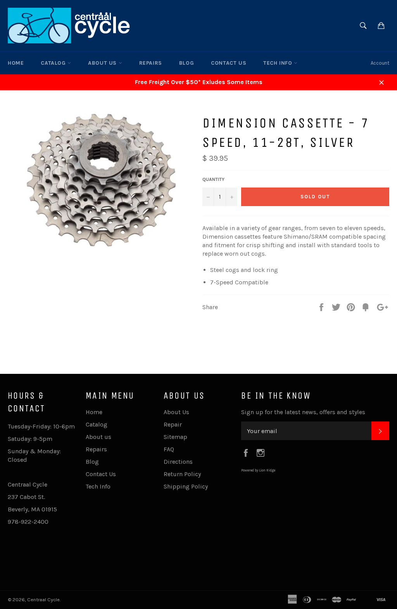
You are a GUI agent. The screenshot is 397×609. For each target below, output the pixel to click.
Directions (178, 461)
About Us (176, 412)
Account (380, 63)
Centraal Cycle (43, 599)
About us (103, 63)
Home (16, 63)
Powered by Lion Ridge (258, 470)
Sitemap (175, 436)
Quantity (213, 179)
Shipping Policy (186, 486)
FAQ (169, 449)
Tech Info (278, 63)
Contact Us (228, 63)
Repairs (150, 63)
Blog (186, 63)
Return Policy (182, 474)
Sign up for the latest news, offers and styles (303, 412)
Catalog (54, 63)
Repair (173, 424)
